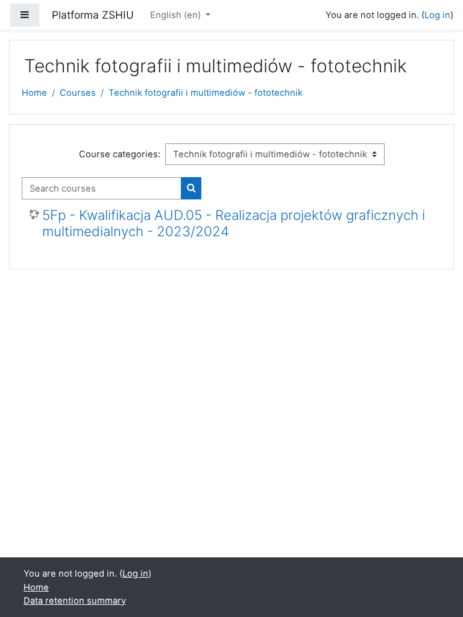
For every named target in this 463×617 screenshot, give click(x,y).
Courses (78, 92)
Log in (437, 15)
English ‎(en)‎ (176, 15)
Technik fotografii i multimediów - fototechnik (206, 92)
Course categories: (119, 154)
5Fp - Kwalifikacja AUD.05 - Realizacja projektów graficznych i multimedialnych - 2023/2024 (233, 223)
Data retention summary (75, 600)
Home (34, 92)
